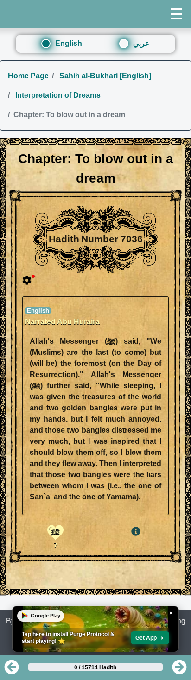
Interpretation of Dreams (57, 95)
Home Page (28, 76)
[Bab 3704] (179, 670)
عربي (141, 43)
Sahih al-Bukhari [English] (104, 76)
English (68, 43)
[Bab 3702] (11, 670)
